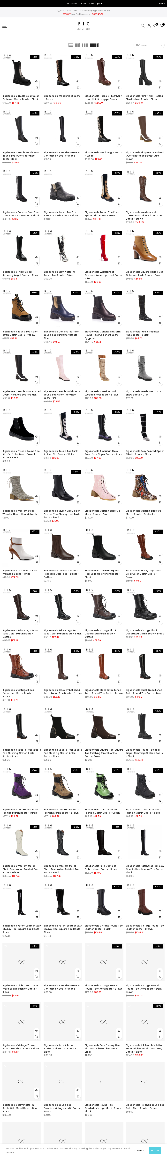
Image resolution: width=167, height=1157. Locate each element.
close (162, 3)
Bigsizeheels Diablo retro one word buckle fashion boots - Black (20, 989)
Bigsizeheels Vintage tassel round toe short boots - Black (20, 1047)
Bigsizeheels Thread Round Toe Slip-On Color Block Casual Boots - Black (21, 454)
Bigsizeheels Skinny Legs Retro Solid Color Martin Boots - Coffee (20, 634)
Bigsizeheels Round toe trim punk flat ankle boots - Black (61, 214)
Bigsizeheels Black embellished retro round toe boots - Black (144, 691)
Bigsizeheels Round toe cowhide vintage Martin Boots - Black (104, 1108)
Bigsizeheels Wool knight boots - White (103, 154)
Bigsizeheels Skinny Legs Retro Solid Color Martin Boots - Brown (143, 574)
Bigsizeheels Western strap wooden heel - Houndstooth (19, 512)
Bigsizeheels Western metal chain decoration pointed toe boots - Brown (144, 215)
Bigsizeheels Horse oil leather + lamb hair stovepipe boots (103, 97)
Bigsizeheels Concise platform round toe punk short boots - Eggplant (103, 335)
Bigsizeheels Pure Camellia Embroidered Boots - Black (101, 867)
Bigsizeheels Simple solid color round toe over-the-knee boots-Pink (62, 395)
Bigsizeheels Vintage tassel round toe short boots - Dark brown (144, 989)
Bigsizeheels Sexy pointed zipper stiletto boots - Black (145, 452)
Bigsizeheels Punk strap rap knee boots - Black (142, 333)
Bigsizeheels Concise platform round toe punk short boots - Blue (61, 335)
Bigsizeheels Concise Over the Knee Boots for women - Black (20, 214)
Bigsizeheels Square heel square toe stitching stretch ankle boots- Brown (104, 753)
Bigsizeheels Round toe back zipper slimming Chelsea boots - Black (144, 753)
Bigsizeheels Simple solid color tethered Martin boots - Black (20, 97)
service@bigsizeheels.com (97, 10)
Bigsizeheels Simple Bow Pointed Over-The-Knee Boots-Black (21, 393)
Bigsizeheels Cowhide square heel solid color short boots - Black (102, 574)
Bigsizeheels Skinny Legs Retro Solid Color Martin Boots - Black (63, 632)
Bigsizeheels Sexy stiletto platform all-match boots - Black (60, 1048)
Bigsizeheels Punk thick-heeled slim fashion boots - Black (144, 97)
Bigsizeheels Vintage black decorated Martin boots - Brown (18, 693)
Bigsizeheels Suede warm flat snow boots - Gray (143, 393)
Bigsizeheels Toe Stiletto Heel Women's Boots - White (19, 572)
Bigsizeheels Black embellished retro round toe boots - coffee (63, 691)
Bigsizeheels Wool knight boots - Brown (62, 97)
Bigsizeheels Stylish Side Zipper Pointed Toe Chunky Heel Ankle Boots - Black (62, 514)
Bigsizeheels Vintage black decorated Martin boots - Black (145, 632)
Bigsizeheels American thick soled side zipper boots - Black (103, 452)
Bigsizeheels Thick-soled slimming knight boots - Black (20, 273)
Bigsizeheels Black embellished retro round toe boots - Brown (104, 691)
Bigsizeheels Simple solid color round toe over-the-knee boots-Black (20, 156)
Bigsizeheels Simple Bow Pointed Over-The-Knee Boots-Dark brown (145, 156)
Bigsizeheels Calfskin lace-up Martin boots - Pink (102, 512)
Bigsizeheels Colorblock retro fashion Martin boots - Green (102, 811)
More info (139, 1150)
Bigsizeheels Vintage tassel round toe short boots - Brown (103, 987)
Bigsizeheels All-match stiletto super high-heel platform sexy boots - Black (144, 1048)
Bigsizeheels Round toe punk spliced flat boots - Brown (102, 214)
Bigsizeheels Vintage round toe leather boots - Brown (145, 927)
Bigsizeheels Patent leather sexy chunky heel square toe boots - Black (145, 869)
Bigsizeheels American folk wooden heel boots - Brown (102, 393)
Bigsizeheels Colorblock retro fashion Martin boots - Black (143, 811)
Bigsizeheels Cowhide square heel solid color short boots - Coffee (61, 574)
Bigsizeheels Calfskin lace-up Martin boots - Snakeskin (143, 512)
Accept (155, 1150)
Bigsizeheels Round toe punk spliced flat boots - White (61, 452)
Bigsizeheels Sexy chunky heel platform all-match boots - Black (102, 1048)
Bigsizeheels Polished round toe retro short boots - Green (145, 1106)
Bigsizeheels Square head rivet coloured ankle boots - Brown (144, 273)
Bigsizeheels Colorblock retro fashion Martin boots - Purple (20, 811)
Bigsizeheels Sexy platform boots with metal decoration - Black (20, 1108)
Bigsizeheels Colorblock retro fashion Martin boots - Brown (61, 811)
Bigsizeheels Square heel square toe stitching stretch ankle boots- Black (21, 753)
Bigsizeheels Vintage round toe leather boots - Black (104, 927)
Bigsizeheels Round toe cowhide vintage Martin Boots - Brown (63, 1108)
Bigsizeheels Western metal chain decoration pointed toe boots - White (20, 869)
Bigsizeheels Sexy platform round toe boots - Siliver (59, 273)
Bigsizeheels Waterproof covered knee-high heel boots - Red (103, 275)
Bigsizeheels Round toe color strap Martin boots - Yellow (20, 333)
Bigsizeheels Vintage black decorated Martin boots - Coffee (100, 634)
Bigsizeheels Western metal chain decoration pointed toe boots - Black (61, 869)
